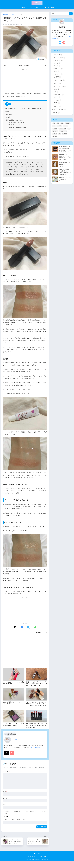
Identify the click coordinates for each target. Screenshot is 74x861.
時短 (59, 133)
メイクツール (58, 74)
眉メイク (57, 65)
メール (6, 798)
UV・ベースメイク (59, 57)
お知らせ (55, 112)
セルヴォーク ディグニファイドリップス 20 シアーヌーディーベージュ (24, 108)
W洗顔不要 (59, 125)
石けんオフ (64, 133)
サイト (5, 804)
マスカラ (57, 63)
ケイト (69, 128)
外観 (7, 111)
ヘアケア (55, 103)
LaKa (54, 123)
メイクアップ (23, 7)
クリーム (57, 97)
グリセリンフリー (62, 128)
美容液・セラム (58, 94)
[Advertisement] (25, 81)
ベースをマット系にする (14, 124)
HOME (37, 854)
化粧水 (56, 89)
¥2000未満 (65, 125)
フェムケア (56, 106)
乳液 (56, 91)
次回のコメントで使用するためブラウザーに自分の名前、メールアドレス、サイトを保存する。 (25, 812)
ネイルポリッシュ (58, 80)
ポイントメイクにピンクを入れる (16, 122)
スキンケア (31, 7)
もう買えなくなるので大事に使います (16, 127)
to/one (54, 125)
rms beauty (67, 123)
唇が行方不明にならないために (14, 120)
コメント (6, 771)
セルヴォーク (55, 131)
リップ (45, 633)
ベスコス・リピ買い (41, 7)
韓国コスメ (55, 136)
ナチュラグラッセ (63, 131)
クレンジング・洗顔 (59, 86)
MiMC (58, 123)
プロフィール (51, 7)
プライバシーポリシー (33, 856)
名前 (5, 791)
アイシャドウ (58, 60)
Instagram (12, 755)
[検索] (71, 13)
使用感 (8, 117)
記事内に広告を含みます (24, 65)
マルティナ (55, 133)
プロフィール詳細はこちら (37, 747)
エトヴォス (55, 128)
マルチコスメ (58, 68)
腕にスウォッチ (10, 114)
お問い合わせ (43, 856)
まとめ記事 (56, 77)
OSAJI (62, 123)
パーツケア (57, 100)
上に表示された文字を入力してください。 (15, 820)
